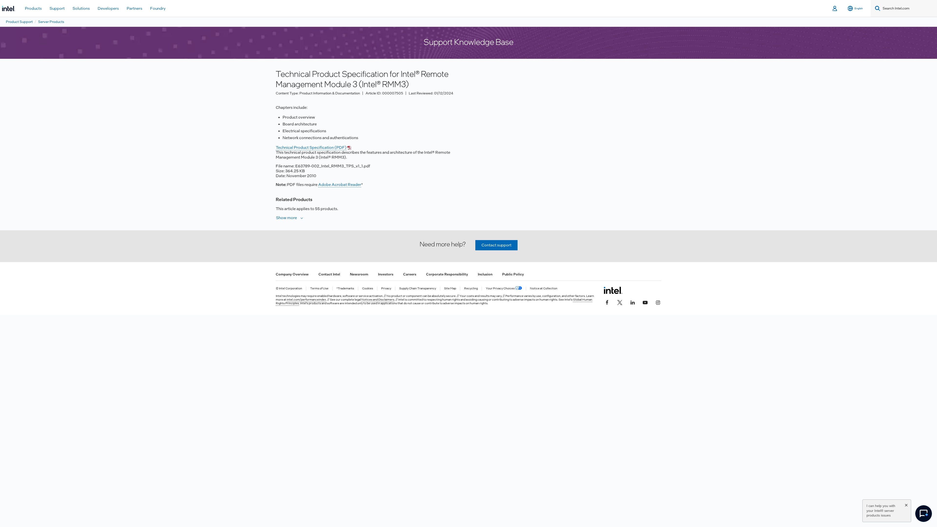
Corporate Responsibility (447, 274)
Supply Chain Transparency (417, 288)
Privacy (386, 288)
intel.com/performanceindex (306, 300)
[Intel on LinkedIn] (632, 302)
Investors (385, 274)
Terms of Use (319, 288)
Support (57, 8)
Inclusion (485, 274)
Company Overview (292, 274)
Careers (409, 274)
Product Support (19, 22)
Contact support (496, 245)
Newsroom (359, 274)
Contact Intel (329, 274)
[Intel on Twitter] (619, 302)
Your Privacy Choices (500, 288)
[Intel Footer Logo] (613, 290)
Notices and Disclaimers (377, 300)
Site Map (450, 288)
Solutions (81, 8)
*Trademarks (345, 288)
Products (33, 8)
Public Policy (513, 274)
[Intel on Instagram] (657, 302)
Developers (108, 8)
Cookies (367, 288)
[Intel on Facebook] (607, 302)
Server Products (51, 22)
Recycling (471, 288)
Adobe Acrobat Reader (339, 184)
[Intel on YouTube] (645, 302)
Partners (134, 8)
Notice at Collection (543, 288)
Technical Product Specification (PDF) (311, 147)
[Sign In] (835, 8)
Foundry (158, 8)
